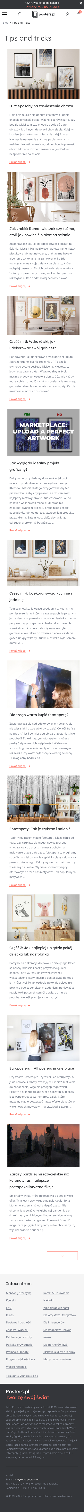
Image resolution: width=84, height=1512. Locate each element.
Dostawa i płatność (18, 1322)
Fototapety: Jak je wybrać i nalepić (40, 829)
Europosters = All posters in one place (41, 1068)
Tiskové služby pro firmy (59, 1351)
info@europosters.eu (26, 1479)
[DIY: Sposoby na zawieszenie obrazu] (43, 74)
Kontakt (11, 1300)
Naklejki (48, 1300)
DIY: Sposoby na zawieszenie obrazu (41, 106)
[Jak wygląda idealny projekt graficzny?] (43, 432)
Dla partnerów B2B (55, 1344)
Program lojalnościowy (20, 1359)
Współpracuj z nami (56, 1307)
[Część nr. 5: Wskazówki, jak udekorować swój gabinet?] (43, 315)
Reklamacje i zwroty (19, 1337)
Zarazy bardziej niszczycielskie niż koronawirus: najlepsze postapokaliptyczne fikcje (39, 1180)
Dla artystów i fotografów (59, 1315)
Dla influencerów (54, 1322)
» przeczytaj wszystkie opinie (22, 1376)
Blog (5, 22)
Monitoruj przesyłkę (18, 1293)
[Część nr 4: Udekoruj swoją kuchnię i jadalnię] (43, 563)
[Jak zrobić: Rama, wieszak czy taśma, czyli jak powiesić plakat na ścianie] (43, 197)
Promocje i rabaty (17, 1351)
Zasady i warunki (17, 1329)
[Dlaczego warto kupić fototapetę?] (43, 684)
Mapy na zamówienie (57, 1359)
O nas (10, 1315)
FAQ (9, 1307)
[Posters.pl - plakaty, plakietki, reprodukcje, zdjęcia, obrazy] (43, 14)
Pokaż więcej (17, 161)
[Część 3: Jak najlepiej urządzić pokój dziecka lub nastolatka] (43, 917)
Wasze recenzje (16, 1366)
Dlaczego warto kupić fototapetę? (38, 715)
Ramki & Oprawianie (56, 1293)
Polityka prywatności (19, 1344)
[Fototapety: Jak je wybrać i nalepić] (43, 798)
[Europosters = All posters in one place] (43, 1038)
